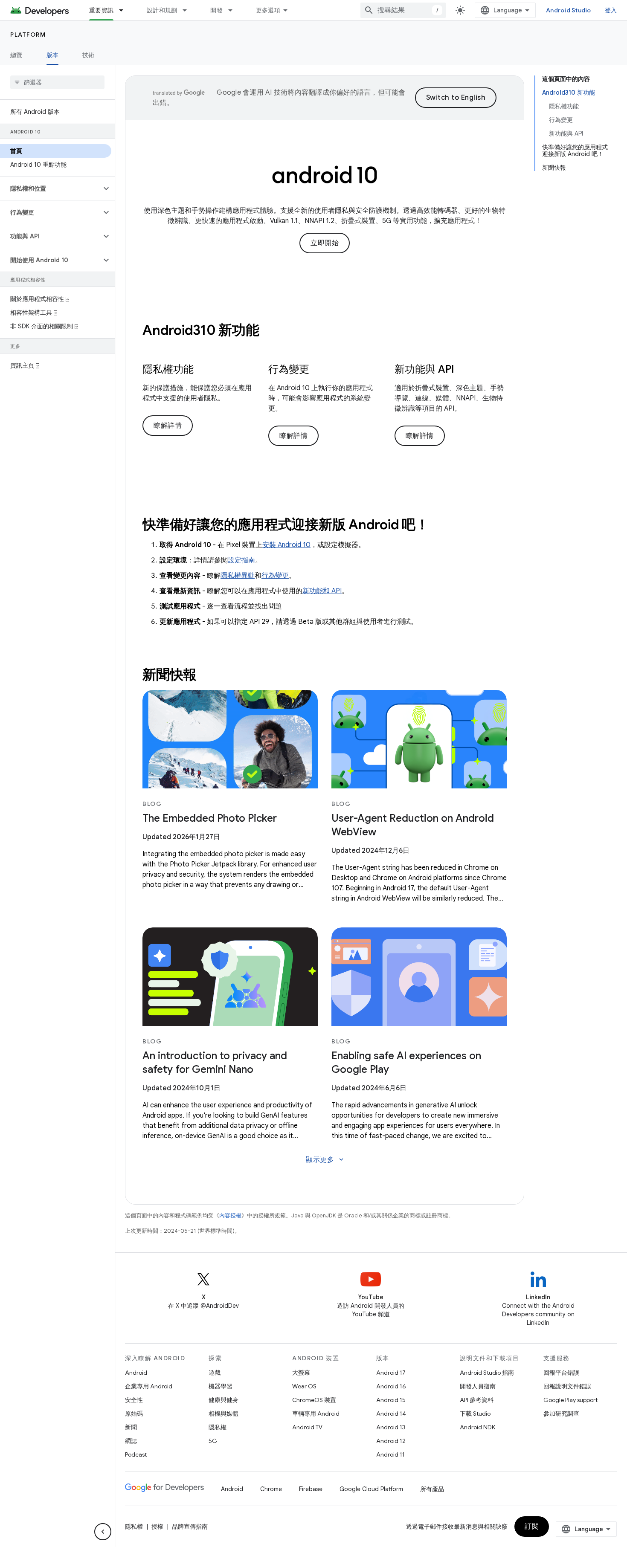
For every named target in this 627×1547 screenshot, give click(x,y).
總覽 (16, 55)
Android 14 (391, 1413)
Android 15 (391, 1400)
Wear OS (304, 1386)
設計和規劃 (162, 10)
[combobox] (403, 10)
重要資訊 (101, 10)
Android (136, 1372)
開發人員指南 (478, 1386)
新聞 (131, 1427)
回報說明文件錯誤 (567, 1386)
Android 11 (390, 1454)
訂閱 (532, 1526)
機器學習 (220, 1386)
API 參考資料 (476, 1400)
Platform (28, 34)
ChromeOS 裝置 (314, 1400)
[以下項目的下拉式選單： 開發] (234, 10)
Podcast (136, 1454)
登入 (611, 10)
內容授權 (230, 1215)
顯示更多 (325, 1160)
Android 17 (391, 1372)
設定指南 (241, 560)
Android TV (307, 1427)
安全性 (134, 1400)
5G (213, 1441)
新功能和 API (322, 591)
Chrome (271, 1489)
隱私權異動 (238, 575)
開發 (216, 10)
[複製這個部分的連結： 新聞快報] (208, 676)
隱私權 (217, 1427)
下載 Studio (475, 1413)
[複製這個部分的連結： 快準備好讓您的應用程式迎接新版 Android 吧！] (440, 526)
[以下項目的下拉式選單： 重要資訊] (124, 10)
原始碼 (134, 1413)
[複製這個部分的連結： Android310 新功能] (270, 331)
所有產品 (432, 1489)
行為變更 (275, 575)
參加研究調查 (561, 1413)
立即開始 (325, 243)
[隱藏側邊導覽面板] (102, 1531)
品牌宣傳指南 (190, 1526)
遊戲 (215, 1372)
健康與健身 (223, 1400)
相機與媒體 (223, 1413)
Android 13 (390, 1427)
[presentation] (324, 330)
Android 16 (391, 1386)
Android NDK (477, 1427)
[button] (50, 188)
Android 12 (391, 1441)
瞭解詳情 (168, 425)
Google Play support (570, 1400)
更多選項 (268, 10)
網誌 (131, 1441)
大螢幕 (301, 1372)
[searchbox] (57, 82)
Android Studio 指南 (487, 1372)
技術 (88, 55)
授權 (157, 1526)
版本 (52, 55)
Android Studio (568, 10)
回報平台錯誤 (561, 1372)
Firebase (310, 1489)
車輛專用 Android (316, 1413)
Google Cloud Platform (371, 1489)
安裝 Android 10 (286, 545)
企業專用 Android (148, 1386)
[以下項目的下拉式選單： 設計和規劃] (188, 10)
